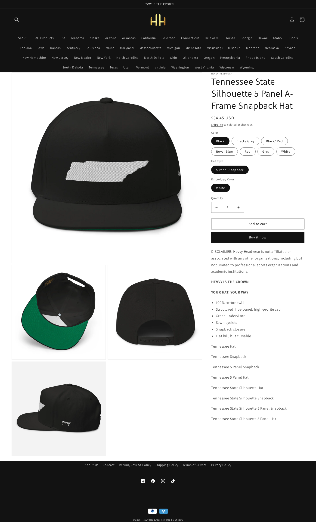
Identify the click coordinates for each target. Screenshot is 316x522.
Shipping (217, 124)
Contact (109, 465)
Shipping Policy (166, 465)
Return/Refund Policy (135, 465)
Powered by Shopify (172, 519)
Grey (266, 152)
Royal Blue (224, 152)
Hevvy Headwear (151, 519)
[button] (17, 20)
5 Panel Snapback (230, 170)
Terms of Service (195, 465)
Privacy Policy (221, 465)
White (285, 152)
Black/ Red (274, 141)
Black (220, 141)
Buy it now (257, 237)
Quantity (217, 198)
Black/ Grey (245, 141)
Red (248, 152)
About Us (92, 465)
